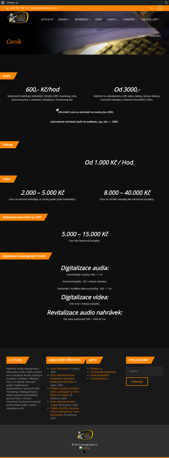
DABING (63, 19)
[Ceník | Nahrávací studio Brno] (18, 17)
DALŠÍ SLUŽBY (150, 19)
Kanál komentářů (99, 375)
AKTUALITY (47, 19)
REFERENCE (81, 19)
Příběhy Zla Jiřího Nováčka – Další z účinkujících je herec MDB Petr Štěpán (65, 392)
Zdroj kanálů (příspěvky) (103, 371)
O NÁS (141, 35)
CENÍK (98, 19)
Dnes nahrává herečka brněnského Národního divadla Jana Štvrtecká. (62, 378)
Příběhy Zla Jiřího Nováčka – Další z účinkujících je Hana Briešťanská (65, 411)
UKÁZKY (111, 19)
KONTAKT (155, 35)
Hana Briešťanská (59, 368)
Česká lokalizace (99, 378)
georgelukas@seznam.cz (44, 8)
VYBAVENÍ (129, 19)
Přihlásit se (96, 368)
